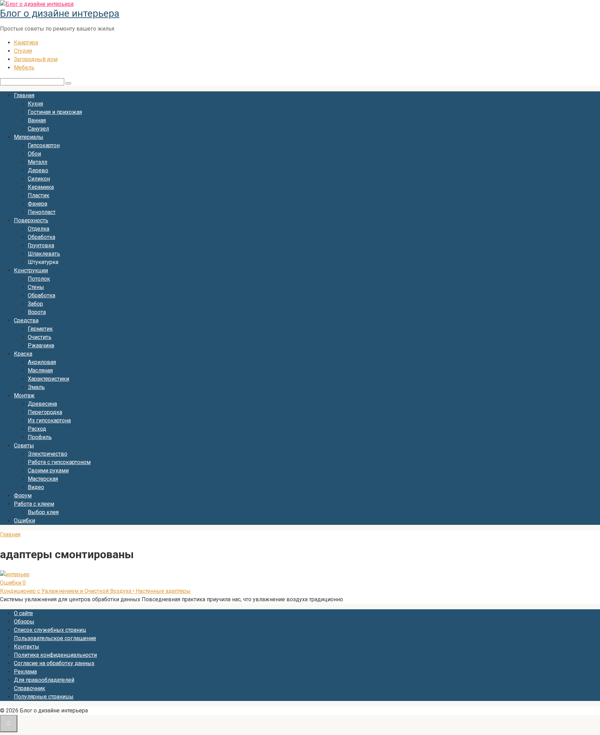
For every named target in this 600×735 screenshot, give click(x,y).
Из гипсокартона (49, 420)
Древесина (42, 403)
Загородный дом (36, 59)
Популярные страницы (44, 696)
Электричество (47, 454)
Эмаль (36, 387)
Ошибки (24, 520)
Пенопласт (42, 212)
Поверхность (31, 220)
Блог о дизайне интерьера (59, 13)
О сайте (23, 613)
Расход (37, 429)
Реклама (25, 671)
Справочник (29, 688)
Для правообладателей (44, 680)
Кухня (35, 103)
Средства (26, 320)
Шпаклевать (44, 253)
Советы (24, 445)
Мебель (24, 67)
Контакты (26, 646)
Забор (35, 303)
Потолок (39, 278)
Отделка (38, 228)
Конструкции (31, 270)
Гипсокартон (44, 145)
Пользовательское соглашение (55, 638)
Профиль (40, 437)
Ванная (37, 120)
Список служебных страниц (50, 630)
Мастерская (43, 479)
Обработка (41, 237)
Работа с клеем (34, 504)
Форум (23, 495)
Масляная (40, 370)
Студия (23, 51)
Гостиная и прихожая (55, 112)
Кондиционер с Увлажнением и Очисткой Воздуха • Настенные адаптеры (95, 591)
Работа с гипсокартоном (59, 462)
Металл (37, 162)
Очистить (39, 337)
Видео (36, 487)
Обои (34, 153)
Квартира (26, 42)
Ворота (37, 312)
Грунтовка (41, 245)
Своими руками (48, 470)
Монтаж (24, 395)
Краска (23, 353)
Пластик (38, 195)
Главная (24, 95)
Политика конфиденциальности (55, 655)
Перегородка (45, 412)
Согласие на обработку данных (54, 663)
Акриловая (42, 362)
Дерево (38, 170)
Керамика (41, 187)
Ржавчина (41, 345)
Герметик (40, 328)
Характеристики (48, 378)
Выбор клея (43, 512)
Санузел (38, 128)
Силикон (39, 178)
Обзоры (24, 621)
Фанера (37, 203)
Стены (36, 287)
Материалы (28, 137)
